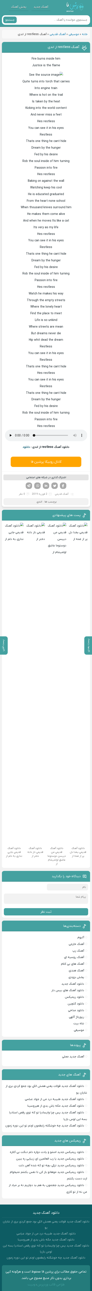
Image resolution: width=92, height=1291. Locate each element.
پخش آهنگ (18, 7)
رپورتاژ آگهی (76, 1017)
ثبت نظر (46, 912)
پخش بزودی (76, 977)
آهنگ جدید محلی (73, 1057)
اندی (39, 502)
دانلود (26, 447)
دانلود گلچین (76, 1004)
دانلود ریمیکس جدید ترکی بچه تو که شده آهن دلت (51, 1165)
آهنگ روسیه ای (74, 957)
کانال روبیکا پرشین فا (46, 462)
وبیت (31, 1284)
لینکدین (46, 485)
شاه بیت (78, 1023)
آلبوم (80, 937)
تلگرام (29, 485)
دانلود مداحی (76, 1010)
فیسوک (63, 485)
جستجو (10, 20)
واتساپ (37, 485)
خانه (85, 34)
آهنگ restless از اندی (63, 47)
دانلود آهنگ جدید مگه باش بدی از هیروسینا (55, 1106)
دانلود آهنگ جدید (72, 984)
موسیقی (74, 34)
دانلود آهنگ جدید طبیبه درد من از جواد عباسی (54, 1099)
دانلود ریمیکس (74, 997)
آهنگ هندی (76, 971)
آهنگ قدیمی (58, 34)
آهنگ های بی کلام (72, 964)
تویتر (54, 485)
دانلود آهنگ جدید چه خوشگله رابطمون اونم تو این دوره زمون (44, 1126)
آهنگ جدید (41, 7)
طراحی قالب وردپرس (51, 1284)
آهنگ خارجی (76, 944)
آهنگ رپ (78, 951)
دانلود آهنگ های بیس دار (67, 990)
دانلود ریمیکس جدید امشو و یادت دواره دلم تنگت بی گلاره (47, 1152)
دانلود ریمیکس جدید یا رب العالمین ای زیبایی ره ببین (50, 1159)
